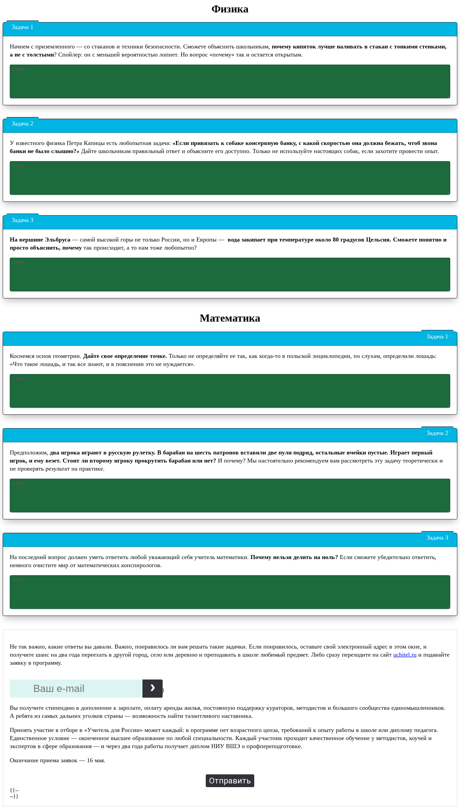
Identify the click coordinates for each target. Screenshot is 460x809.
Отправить (230, 780)
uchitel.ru (405, 654)
